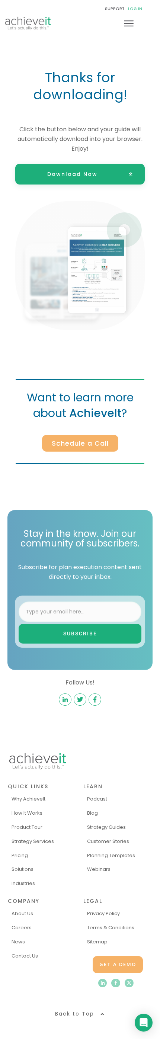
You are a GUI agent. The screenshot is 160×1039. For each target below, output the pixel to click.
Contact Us (25, 955)
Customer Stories (108, 841)
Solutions (22, 869)
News (18, 941)
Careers (22, 927)
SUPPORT (115, 9)
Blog (92, 813)
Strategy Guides (106, 827)
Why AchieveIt (28, 798)
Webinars (99, 869)
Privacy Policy (103, 913)
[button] (80, 1014)
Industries (23, 883)
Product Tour (27, 827)
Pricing (20, 855)
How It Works (27, 813)
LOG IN (135, 9)
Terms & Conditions (110, 927)
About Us (22, 913)
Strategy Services (33, 841)
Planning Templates (111, 855)
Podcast (97, 798)
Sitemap (97, 941)
